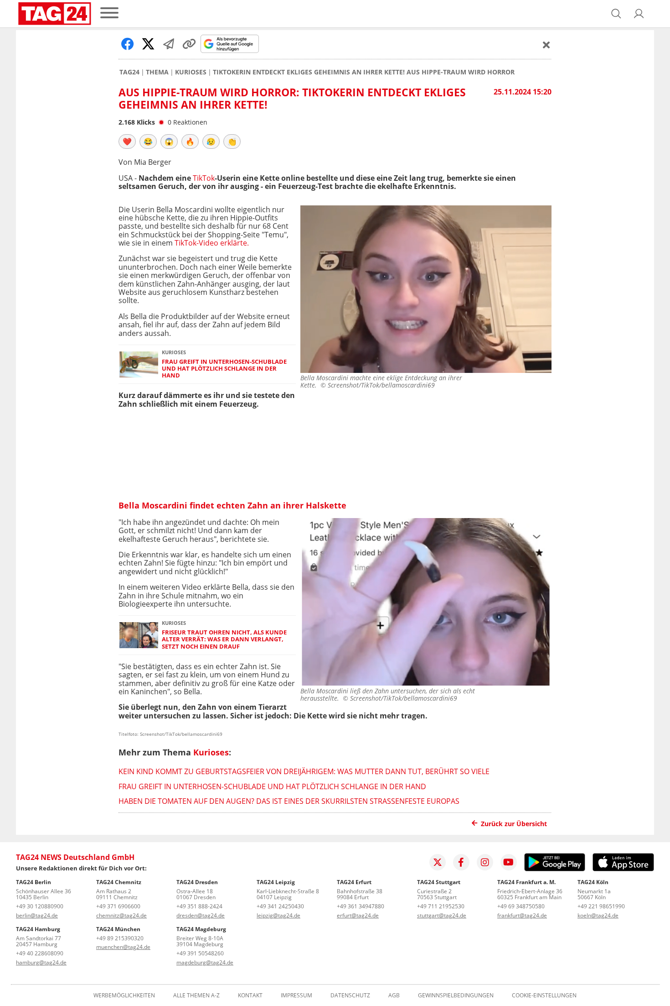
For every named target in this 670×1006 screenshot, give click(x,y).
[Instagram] (485, 862)
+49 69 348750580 (521, 906)
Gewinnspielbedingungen (456, 995)
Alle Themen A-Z (196, 995)
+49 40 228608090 (39, 953)
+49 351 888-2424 (199, 906)
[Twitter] (437, 862)
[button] (639, 14)
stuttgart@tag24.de (441, 915)
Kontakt (250, 995)
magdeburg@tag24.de (204, 962)
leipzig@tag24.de (278, 915)
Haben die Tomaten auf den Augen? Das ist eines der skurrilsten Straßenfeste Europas (289, 801)
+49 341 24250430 (280, 906)
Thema (157, 72)
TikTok (204, 178)
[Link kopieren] (189, 44)
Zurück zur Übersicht (514, 823)
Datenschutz (350, 995)
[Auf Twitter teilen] (148, 44)
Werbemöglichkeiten (124, 995)
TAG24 (129, 72)
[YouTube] (508, 862)
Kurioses (190, 72)
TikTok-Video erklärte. (212, 243)
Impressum (296, 995)
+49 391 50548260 (200, 953)
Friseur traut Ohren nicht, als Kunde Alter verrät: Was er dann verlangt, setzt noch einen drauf (224, 639)
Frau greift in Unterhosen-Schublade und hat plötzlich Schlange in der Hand (224, 368)
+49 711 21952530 (440, 906)
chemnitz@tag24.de (121, 915)
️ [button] (127, 141)
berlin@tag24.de (37, 915)
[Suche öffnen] (616, 14)
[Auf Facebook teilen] (128, 44)
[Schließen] (546, 45)
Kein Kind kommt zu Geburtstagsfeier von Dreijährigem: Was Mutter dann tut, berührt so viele (304, 771)
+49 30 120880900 (39, 906)
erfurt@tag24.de (358, 915)
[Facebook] (461, 862)
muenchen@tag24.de (123, 947)
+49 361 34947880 (360, 906)
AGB (394, 995)
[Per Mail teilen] (169, 44)
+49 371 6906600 (118, 906)
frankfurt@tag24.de (522, 915)
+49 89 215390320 (120, 938)
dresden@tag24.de (200, 915)
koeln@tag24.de (597, 915)
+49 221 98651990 (601, 906)
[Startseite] (54, 13)
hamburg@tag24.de (41, 962)
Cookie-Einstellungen (544, 995)
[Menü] (109, 13)
